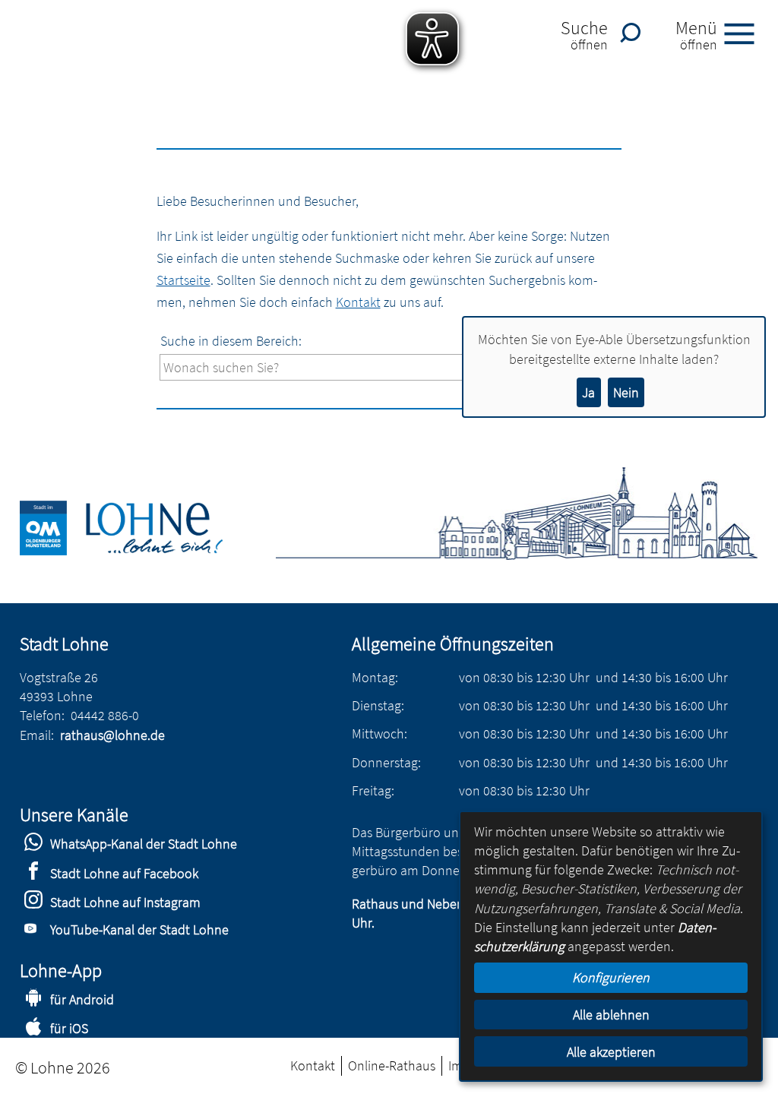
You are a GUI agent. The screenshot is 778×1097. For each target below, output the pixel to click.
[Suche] (634, 32)
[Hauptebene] (139, 550)
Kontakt (358, 302)
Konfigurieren (611, 977)
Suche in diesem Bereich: (231, 340)
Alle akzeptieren (611, 1052)
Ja (588, 392)
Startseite (183, 280)
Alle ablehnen (611, 1014)
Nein (626, 392)
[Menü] (745, 32)
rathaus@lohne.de (112, 735)
